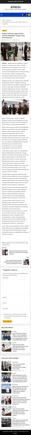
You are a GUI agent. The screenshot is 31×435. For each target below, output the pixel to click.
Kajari (13, 242)
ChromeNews (22, 431)
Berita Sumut (15, 362)
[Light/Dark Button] (23, 14)
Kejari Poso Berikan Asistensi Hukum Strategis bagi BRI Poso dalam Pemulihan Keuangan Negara (20, 348)
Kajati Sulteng (18, 242)
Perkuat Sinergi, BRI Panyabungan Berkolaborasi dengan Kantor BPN (19, 366)
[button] (1, 14)
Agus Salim (8, 242)
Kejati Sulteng (25, 242)
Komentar (6, 278)
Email (5, 303)
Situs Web (5, 308)
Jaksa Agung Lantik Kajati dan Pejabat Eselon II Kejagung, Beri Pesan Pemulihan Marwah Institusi (20, 422)
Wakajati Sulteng (5, 244)
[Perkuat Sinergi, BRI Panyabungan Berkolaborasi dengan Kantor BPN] (6, 366)
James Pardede (6, 40)
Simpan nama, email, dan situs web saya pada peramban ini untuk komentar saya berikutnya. (15, 316)
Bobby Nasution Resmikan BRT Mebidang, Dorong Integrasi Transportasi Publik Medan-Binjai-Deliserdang (20, 390)
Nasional (4, 30)
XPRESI (15, 7)
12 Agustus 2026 (17, 426)
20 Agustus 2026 (17, 370)
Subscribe (29, 15)
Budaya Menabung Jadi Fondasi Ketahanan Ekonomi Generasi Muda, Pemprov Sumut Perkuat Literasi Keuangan (21, 401)
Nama (5, 297)
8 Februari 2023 (15, 40)
